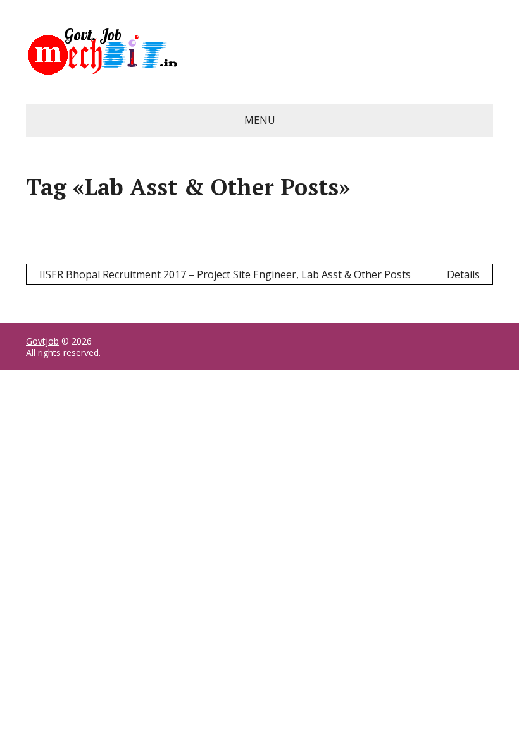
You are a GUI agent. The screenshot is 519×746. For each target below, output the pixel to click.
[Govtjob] (259, 52)
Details (463, 274)
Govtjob (42, 341)
